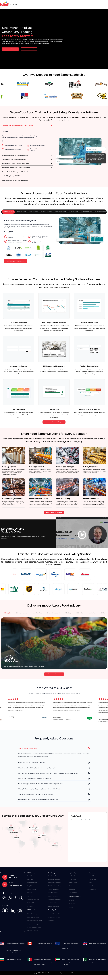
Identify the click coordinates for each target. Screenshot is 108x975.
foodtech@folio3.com (15, 885)
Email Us (11, 883)
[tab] (8, 212)
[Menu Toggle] (64, 4)
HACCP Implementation (19, 323)
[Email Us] (4, 884)
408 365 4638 (13, 877)
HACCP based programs (54, 753)
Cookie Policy (71, 972)
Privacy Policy (58, 972)
